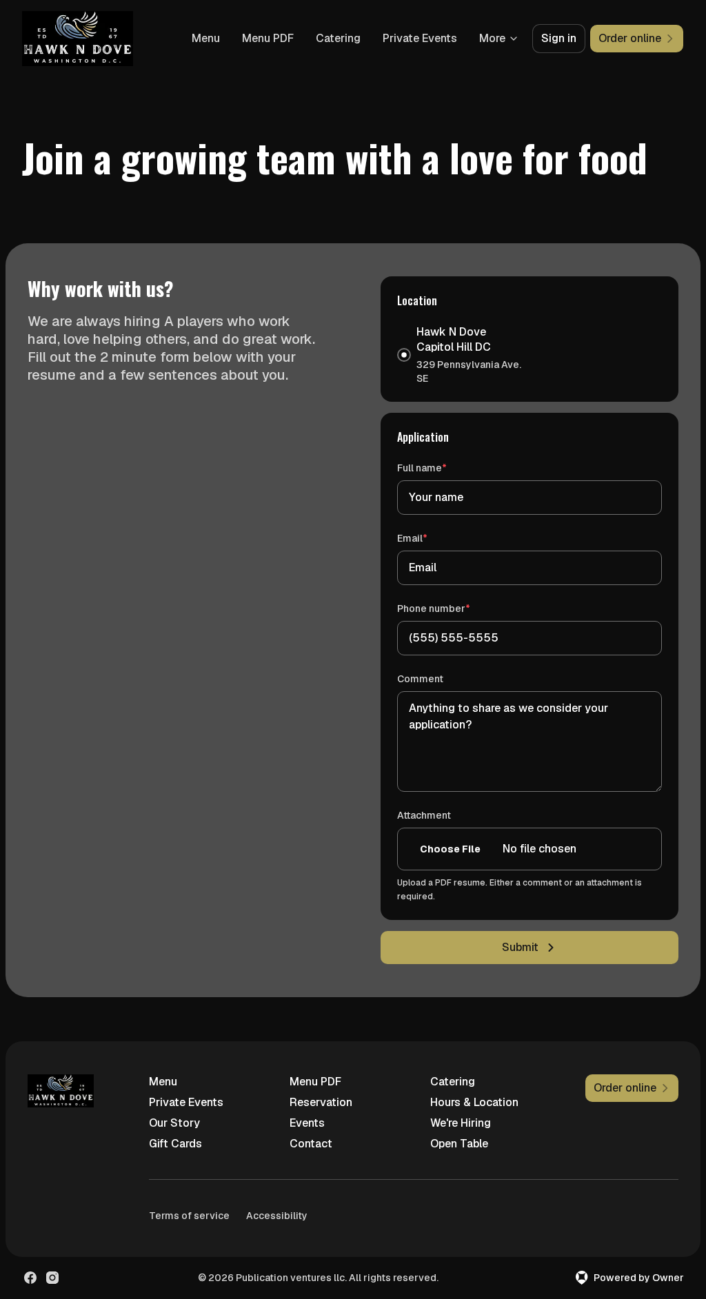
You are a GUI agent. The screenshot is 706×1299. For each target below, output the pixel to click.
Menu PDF (268, 38)
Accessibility (276, 1215)
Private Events (420, 38)
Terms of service (189, 1215)
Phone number (453, 608)
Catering (338, 38)
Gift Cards (175, 1143)
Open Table (459, 1143)
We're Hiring (460, 1123)
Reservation (321, 1102)
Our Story (174, 1123)
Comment (420, 679)
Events (307, 1123)
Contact (311, 1143)
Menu (206, 38)
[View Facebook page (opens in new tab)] (30, 1277)
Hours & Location (474, 1102)
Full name (441, 467)
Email (432, 537)
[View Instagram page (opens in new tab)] (52, 1277)
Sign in (558, 38)
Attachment (424, 815)
